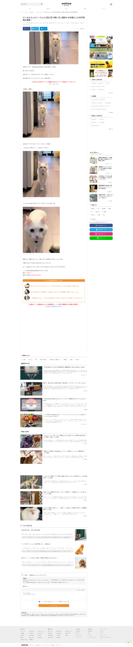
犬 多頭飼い (78, 629)
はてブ (44, 28)
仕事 (99, 214)
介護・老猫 (50, 637)
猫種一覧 (111, 129)
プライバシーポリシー (45, 645)
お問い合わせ (32, 645)
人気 (29, 8)
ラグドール (94, 122)
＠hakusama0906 (35, 275)
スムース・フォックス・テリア (98, 86)
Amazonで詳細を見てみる (54, 306)
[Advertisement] (54, 329)
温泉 (110, 208)
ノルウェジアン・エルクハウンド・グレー (100, 106)
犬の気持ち (31, 633)
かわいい (30, 359)
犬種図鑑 (111, 112)
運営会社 (53, 645)
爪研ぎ (104, 211)
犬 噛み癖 (78, 631)
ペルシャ (102, 119)
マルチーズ (101, 89)
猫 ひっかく (78, 633)
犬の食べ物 (31, 631)
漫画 (85, 8)
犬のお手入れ (40, 633)
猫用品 (66, 635)
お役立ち (48, 8)
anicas (28, 273)
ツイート (36, 28)
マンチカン (94, 119)
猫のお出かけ (51, 635)
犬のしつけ (22, 631)
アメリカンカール (95, 125)
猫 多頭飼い (90, 629)
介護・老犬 (31, 637)
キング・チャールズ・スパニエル (99, 109)
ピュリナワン (103, 629)
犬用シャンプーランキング (105, 637)
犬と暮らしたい (41, 631)
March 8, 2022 (43, 270)
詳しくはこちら (54, 84)
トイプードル (78, 635)
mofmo (66, 4)
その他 (77, 359)
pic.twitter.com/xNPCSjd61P (56, 267)
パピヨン (93, 89)
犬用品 (21, 637)
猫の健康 (50, 633)
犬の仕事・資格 (23, 639)
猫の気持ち (59, 633)
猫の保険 (58, 637)
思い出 (93, 214)
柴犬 (89, 633)
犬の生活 (39, 635)
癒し (66, 8)
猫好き (65, 359)
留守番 (104, 208)
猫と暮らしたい (68, 631)
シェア (27, 28)
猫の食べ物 (59, 631)
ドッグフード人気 (91, 637)
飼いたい (98, 211)
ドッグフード (78, 637)
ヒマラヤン (102, 122)
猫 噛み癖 (90, 631)
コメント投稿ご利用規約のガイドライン (49, 601)
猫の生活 (58, 635)
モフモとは (58, 645)
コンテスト (103, 8)
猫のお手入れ (68, 633)
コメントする (54, 605)
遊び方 (93, 208)
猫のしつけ (50, 631)
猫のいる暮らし (43, 359)
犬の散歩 (22, 635)
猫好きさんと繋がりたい (55, 359)
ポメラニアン (108, 103)
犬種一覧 (111, 93)
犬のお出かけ (31, 635)
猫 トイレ (102, 631)
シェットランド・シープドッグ (98, 99)
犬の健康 (22, 633)
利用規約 (38, 645)
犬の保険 (39, 637)
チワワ (107, 83)
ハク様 (23, 359)
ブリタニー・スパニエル (97, 103)
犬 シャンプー (103, 635)
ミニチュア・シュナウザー (97, 83)
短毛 (71, 359)
